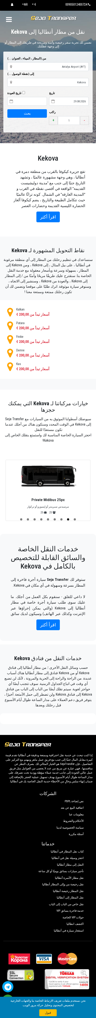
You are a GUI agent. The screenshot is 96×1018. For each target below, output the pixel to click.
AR (26, 4)
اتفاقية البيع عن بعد (72, 807)
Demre (32, 352)
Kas (32, 366)
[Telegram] (7, 986)
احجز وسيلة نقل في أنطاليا (68, 858)
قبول (48, 1012)
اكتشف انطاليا (75, 924)
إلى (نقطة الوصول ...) (20, 74)
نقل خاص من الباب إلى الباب (66, 904)
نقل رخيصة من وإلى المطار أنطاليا (63, 884)
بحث (27, 113)
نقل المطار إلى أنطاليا (70, 897)
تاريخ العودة (14, 93)
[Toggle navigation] (9, 19)
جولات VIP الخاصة (73, 917)
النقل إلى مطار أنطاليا (70, 864)
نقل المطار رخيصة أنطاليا (68, 891)
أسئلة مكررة (76, 834)
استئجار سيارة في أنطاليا (69, 930)
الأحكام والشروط (73, 821)
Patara (32, 325)
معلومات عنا (76, 814)
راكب (52, 112)
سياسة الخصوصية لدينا (70, 827)
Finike (32, 339)
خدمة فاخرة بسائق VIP (70, 910)
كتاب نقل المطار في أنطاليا (67, 851)
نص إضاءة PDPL (74, 801)
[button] (75, 519)
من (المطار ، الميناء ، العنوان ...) (26, 58)
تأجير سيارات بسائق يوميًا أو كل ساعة (61, 871)
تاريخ (52, 93)
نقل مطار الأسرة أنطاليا (69, 877)
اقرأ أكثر (48, 217)
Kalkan (32, 312)
